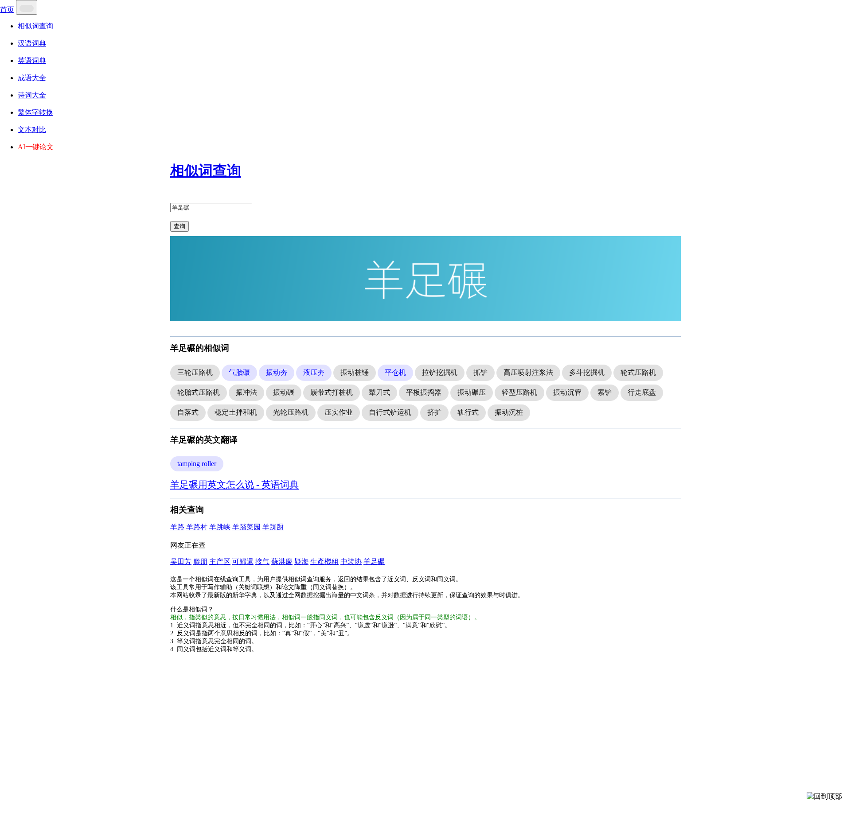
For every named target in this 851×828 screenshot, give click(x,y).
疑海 (301, 561)
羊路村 (196, 527)
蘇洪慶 (282, 561)
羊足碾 (374, 561)
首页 (7, 9)
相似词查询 (35, 26)
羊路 (177, 527)
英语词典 (32, 60)
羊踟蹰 (273, 527)
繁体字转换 (35, 112)
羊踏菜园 (246, 527)
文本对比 (32, 129)
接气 (262, 561)
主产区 (219, 561)
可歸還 (243, 561)
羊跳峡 (219, 527)
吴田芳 (180, 561)
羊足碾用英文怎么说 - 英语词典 (234, 484)
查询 (179, 226)
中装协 (351, 561)
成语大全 (32, 78)
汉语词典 (32, 43)
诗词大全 (32, 95)
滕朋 (200, 561)
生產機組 (324, 561)
